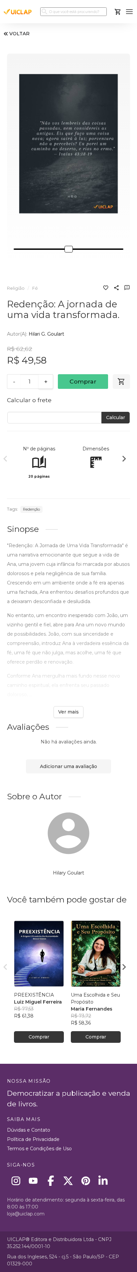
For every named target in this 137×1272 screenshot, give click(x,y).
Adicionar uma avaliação (68, 766)
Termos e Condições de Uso (39, 1149)
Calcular (115, 417)
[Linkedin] (103, 1181)
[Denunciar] (127, 288)
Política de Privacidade (33, 1139)
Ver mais (68, 712)
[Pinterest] (85, 1181)
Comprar (82, 381)
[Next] (124, 460)
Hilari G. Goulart (46, 334)
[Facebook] (51, 1181)
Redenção (31, 509)
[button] (129, 12)
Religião (16, 288)
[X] (68, 1181)
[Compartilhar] (116, 288)
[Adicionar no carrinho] (121, 381)
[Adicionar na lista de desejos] (106, 288)
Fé (35, 288)
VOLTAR (19, 34)
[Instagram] (16, 1181)
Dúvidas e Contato (28, 1130)
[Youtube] (33, 1181)
